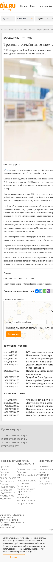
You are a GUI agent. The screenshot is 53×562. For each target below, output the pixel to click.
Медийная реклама (26, 500)
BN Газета (33, 30)
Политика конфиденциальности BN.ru (28, 475)
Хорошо (13, 557)
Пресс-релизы (43, 30)
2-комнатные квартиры (14, 438)
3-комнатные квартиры (14, 442)
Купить (23, 6)
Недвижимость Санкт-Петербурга (14, 30)
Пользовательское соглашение (26, 482)
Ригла (7, 169)
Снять (33, 6)
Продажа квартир (4, 467)
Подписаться (13, 334)
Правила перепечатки (28, 469)
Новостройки (45, 6)
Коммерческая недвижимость (7, 497)
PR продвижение (25, 503)
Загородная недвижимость (7, 491)
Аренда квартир (8, 478)
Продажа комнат (4, 473)
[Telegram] (40, 291)
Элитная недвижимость (7, 485)
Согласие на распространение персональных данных (26, 490)
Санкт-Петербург (6, 10)
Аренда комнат (7, 481)
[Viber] (48, 291)
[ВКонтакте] (37, 291)
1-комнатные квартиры (14, 435)
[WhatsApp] (44, 291)
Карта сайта (23, 497)
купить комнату (10, 446)
